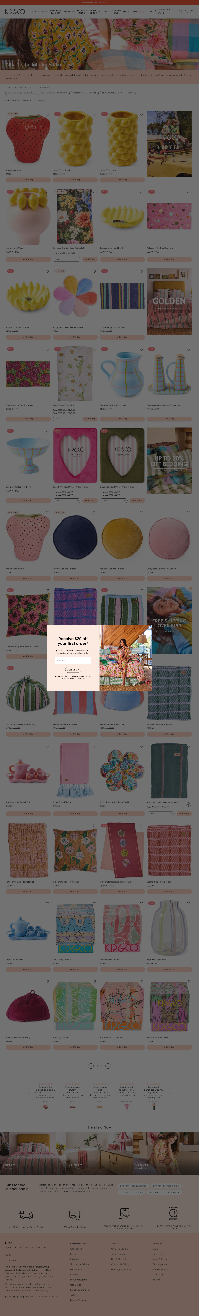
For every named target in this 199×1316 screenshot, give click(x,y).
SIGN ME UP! (73, 669)
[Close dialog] (150, 627)
